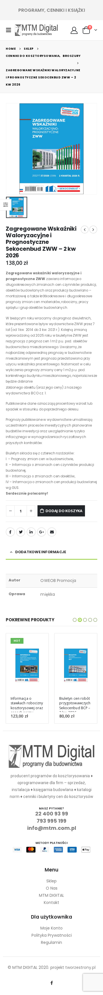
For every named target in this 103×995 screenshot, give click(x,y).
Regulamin (51, 942)
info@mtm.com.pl (51, 828)
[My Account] (74, 30)
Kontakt (51, 902)
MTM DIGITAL (51, 895)
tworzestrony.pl (80, 967)
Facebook (10, 532)
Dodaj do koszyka (63, 510)
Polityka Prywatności (51, 935)
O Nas (52, 888)
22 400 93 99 (51, 813)
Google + (41, 532)
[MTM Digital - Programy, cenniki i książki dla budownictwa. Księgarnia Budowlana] (36, 30)
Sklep (51, 881)
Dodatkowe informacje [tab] (40, 552)
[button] (74, 619)
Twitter (20, 532)
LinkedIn (31, 532)
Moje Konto (51, 928)
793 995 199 (51, 820)
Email (51, 532)
